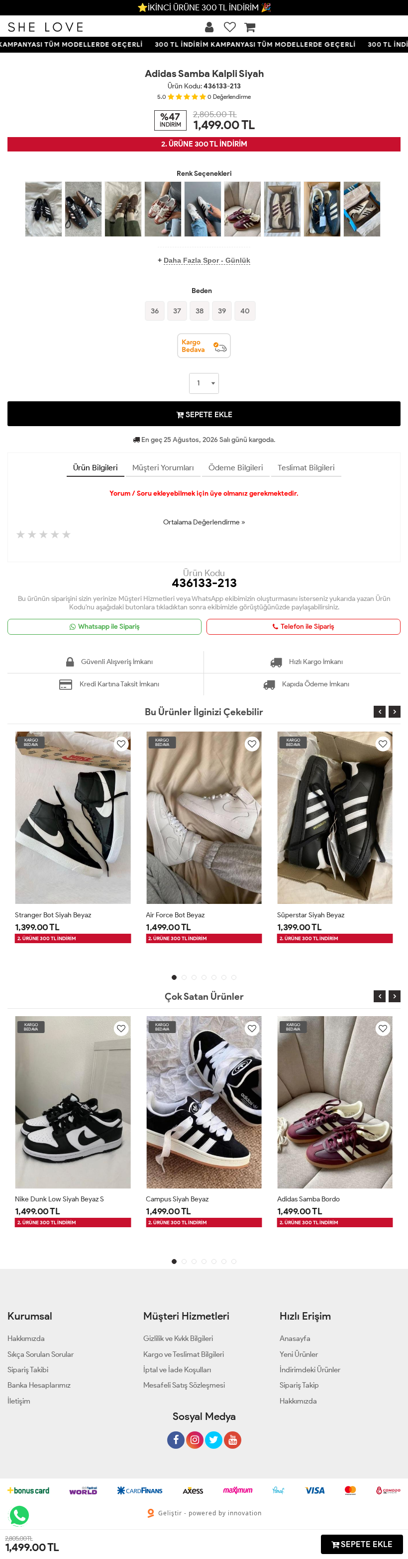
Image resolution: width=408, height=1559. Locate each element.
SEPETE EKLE (208, 414)
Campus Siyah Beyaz (177, 1199)
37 (177, 310)
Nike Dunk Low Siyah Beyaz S (59, 1199)
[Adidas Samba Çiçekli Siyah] (83, 209)
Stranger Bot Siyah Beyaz (53, 915)
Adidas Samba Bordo (308, 1199)
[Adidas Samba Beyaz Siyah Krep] (202, 209)
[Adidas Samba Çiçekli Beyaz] (362, 209)
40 (245, 310)
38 (200, 310)
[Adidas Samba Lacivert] (322, 209)
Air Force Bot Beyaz (175, 915)
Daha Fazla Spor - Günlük (207, 260)
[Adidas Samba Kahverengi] (123, 209)
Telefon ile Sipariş (307, 626)
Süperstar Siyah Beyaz (310, 915)
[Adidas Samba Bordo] (242, 209)
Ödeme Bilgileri (235, 467)
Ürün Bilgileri (95, 467)
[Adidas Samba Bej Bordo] (282, 209)
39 (222, 310)
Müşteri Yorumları (163, 467)
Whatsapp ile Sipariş (109, 626)
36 (155, 310)
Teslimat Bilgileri (306, 467)
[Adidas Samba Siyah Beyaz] (43, 209)
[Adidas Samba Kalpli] (163, 209)
